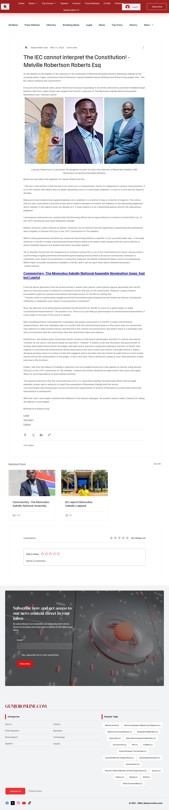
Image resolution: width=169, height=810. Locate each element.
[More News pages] (36, 3)
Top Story (117, 24)
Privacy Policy (35, 791)
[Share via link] (49, 434)
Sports (8, 724)
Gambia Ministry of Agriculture (120, 757)
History (133, 24)
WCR (147, 777)
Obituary (51, 24)
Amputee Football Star (148, 731)
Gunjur (157, 770)
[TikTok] (30, 803)
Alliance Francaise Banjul (120, 731)
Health (56, 743)
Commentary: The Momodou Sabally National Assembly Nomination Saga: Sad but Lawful (31, 503)
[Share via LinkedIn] (41, 434)
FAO (136, 744)
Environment (11, 737)
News (102, 24)
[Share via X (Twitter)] (33, 434)
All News (13, 24)
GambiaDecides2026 (150, 757)
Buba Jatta (116, 738)
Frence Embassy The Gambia (134, 751)
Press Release (32, 24)
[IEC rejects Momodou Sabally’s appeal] (84, 483)
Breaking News (71, 24)
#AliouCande (113, 725)
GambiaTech (134, 764)
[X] (13, 803)
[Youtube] (24, 803)
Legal (89, 24)
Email (20, 640)
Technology (59, 737)
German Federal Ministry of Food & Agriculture (127, 770)
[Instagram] (18, 803)
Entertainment (12, 730)
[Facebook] (7, 803)
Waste (135, 777)
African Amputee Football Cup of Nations (143, 725)
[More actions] (144, 47)
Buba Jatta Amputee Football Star (142, 738)
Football (149, 744)
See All (157, 463)
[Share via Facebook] (25, 434)
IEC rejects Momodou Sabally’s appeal (78, 503)
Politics (27, 424)
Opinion (9, 743)
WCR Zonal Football (133, 783)
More (147, 24)
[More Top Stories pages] (55, 3)
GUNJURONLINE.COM (26, 706)
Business (57, 730)
